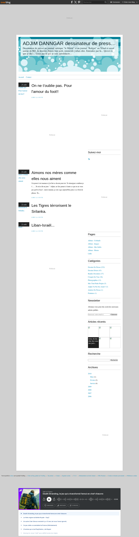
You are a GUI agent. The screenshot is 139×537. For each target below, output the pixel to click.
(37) (96, 273)
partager (63, 505)
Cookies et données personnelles (116, 476)
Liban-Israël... (43, 225)
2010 (89, 373)
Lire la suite (37, 97)
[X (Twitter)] (75, 2)
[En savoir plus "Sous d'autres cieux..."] (115, 331)
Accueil (21, 77)
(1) (95, 290)
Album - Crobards (94, 240)
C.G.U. (75, 476)
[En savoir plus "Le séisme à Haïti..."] (115, 342)
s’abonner (50, 505)
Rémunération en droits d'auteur (87, 476)
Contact (28, 77)
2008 (89, 390)
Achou (11, 476)
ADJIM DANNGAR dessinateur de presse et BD (69, 43)
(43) (94, 270)
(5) (97, 283)
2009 (89, 386)
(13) (94, 280)
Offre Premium (102, 476)
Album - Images (93, 244)
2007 (89, 393)
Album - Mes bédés (94, 247)
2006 (89, 396)
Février (92, 380)
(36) (95, 277)
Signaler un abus (66, 476)
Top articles (51, 476)
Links (90, 253)
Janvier (92, 383)
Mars (92, 377)
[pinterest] (79, 2)
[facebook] (71, 2)
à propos (75, 505)
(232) (96, 267)
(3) (98, 286)
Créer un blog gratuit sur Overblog (36, 476)
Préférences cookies (132, 476)
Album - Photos (93, 250)
